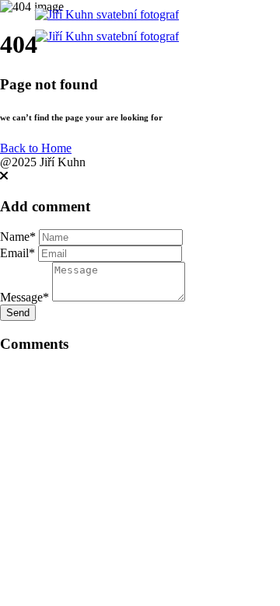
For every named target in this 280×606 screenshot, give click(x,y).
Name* (18, 236)
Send (18, 313)
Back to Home (36, 148)
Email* (17, 252)
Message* (24, 297)
